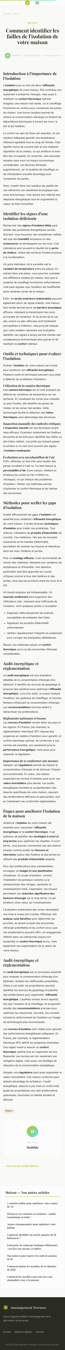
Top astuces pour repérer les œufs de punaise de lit (32, 1257)
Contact (40, 1331)
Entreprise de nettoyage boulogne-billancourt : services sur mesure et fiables (32, 1247)
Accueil (6, 13)
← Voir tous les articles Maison (20, 1165)
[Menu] (37, 2)
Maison (16, 13)
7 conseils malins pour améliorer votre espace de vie (32, 1205)
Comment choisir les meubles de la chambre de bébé (31, 1268)
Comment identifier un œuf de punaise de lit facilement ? (31, 1236)
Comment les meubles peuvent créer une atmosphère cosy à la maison (30, 1278)
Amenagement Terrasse (28, 1307)
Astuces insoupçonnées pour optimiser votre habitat (31, 1226)
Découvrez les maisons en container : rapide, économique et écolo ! (31, 1215)
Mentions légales (23, 1331)
